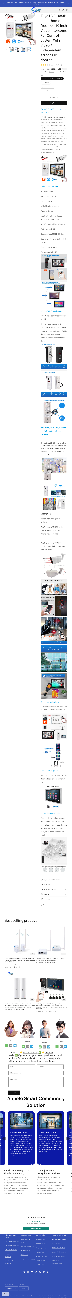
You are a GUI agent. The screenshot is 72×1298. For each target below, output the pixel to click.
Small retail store (24, 1132)
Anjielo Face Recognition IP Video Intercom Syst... (16, 1172)
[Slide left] (7, 49)
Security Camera (26, 1250)
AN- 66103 (46, 83)
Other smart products (28, 1259)
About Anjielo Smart (59, 1235)
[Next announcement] (68, 3)
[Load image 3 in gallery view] (23, 49)
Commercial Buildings (55, 1132)
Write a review (36, 1228)
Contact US (56, 1243)
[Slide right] (34, 49)
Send (14, 1093)
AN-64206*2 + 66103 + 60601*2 (52, 78)
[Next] (68, 1138)
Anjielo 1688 (40, 1265)
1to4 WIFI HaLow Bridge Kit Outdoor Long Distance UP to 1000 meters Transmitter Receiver (51, 959)
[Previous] (4, 1138)
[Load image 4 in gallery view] (28, 49)
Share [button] (44, 905)
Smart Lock (24, 1255)
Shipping (51, 71)
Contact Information (42, 1256)
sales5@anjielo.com (59, 1252)
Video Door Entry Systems (10, 1236)
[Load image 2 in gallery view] (17, 49)
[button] (4, 10)
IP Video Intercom (11, 1250)
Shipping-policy (41, 1248)
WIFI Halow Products (27, 1246)
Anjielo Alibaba (41, 1261)
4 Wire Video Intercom (12, 1241)
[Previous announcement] (4, 3)
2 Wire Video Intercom (12, 1245)
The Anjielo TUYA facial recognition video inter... (49, 1172)
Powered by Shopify (62, 1297)
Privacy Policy (40, 1239)
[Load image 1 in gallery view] (11, 49)
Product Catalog (31, 1052)
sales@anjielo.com (58, 1248)
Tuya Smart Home (26, 1235)
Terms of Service (41, 1252)
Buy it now (54, 103)
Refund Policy (40, 1243)
